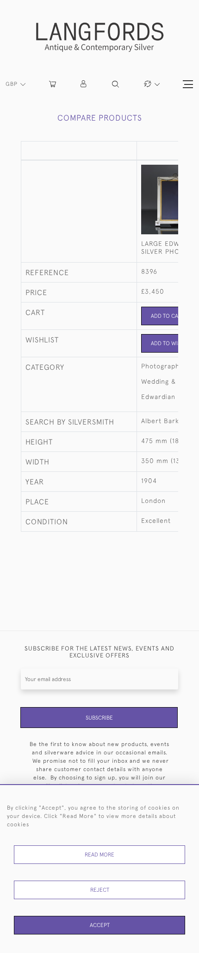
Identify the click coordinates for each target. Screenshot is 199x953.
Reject (99, 890)
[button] (84, 84)
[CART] (52, 84)
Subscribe (99, 718)
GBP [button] (12, 84)
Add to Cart (168, 316)
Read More (99, 854)
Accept (100, 925)
